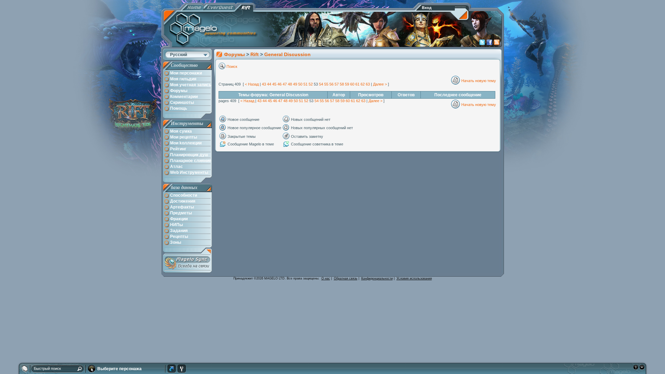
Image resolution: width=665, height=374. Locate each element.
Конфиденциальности (377, 278)
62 (363, 84)
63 (368, 84)
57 (337, 84)
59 (347, 84)
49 (295, 84)
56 (331, 84)
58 (342, 84)
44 (269, 84)
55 (326, 84)
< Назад (252, 84)
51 (305, 84)
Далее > (380, 84)
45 (274, 84)
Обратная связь (345, 278)
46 (279, 84)
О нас (325, 278)
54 (321, 84)
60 (352, 84)
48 (290, 84)
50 (300, 84)
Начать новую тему (478, 81)
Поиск (232, 66)
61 (357, 84)
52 (311, 84)
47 (285, 84)
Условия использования (414, 278)
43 (264, 84)
